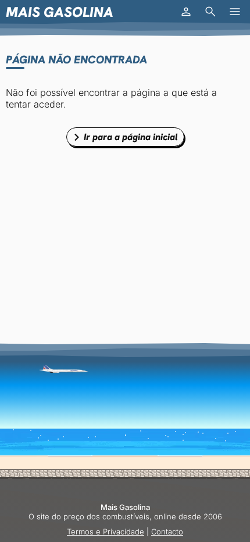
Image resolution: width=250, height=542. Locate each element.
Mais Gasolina (59, 12)
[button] (186, 11)
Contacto (167, 531)
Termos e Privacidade (105, 531)
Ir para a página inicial (131, 137)
